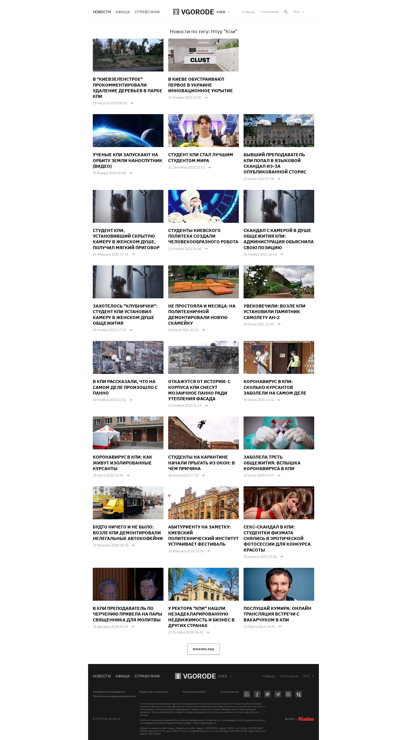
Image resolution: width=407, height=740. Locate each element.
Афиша (122, 12)
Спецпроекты (229, 691)
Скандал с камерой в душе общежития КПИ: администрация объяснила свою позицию (279, 239)
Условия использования (109, 691)
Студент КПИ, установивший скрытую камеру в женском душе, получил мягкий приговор (126, 239)
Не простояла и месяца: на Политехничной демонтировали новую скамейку (202, 314)
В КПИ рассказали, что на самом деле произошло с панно (125, 387)
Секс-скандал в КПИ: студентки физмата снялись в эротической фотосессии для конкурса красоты (277, 538)
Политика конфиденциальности (114, 696)
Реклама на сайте (194, 691)
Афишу (249, 11)
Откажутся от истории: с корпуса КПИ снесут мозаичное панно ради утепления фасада (199, 390)
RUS (296, 11)
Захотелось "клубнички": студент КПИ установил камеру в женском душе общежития (125, 314)
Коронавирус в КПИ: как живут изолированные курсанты (122, 462)
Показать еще (203, 649)
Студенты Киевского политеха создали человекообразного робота (203, 236)
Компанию (271, 11)
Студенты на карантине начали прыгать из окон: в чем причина (201, 462)
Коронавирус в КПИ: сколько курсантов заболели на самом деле (275, 387)
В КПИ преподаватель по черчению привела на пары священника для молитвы (127, 614)
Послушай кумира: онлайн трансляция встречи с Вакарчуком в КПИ (277, 614)
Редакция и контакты (153, 691)
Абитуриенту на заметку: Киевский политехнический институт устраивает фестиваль (203, 535)
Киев (222, 676)
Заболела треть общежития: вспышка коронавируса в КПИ (272, 462)
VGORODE (199, 675)
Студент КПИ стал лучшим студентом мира (200, 157)
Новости (102, 12)
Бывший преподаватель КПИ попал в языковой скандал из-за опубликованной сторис (275, 163)
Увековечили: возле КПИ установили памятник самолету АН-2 (274, 311)
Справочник (147, 12)
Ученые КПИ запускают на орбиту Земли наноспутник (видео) (127, 160)
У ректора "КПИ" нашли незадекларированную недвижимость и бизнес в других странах (201, 616)
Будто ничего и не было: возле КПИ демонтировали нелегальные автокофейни (128, 532)
